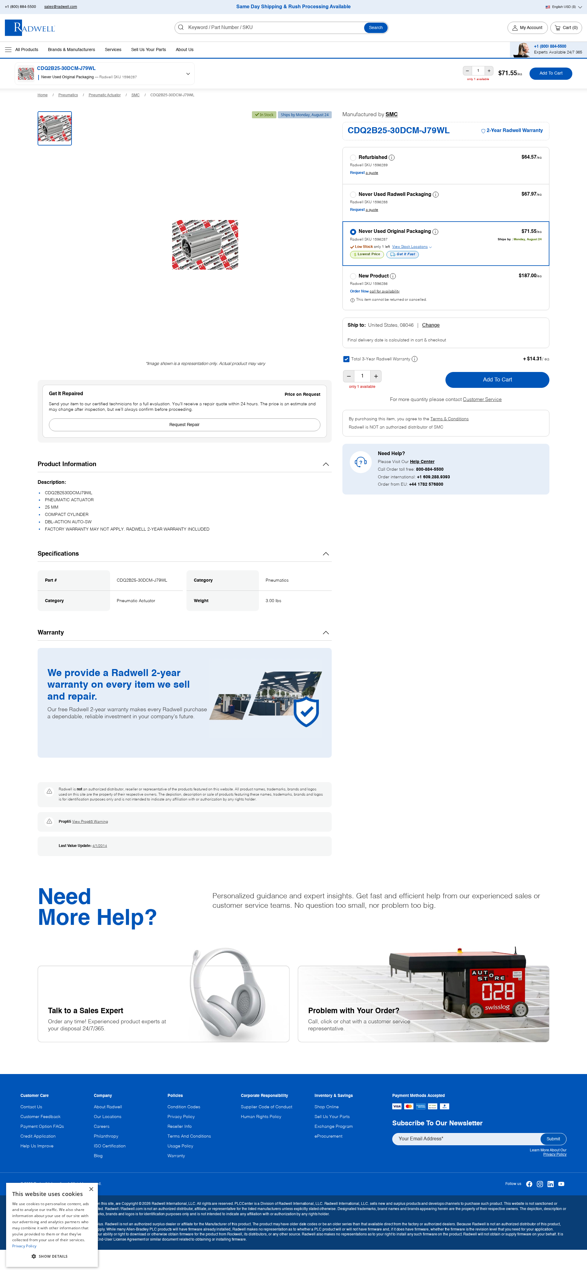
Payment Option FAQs (42, 1126)
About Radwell (108, 1107)
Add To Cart (551, 74)
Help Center (422, 462)
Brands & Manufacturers (71, 50)
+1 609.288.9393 (433, 477)
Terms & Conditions (449, 419)
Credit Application (38, 1136)
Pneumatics (68, 95)
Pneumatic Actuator (105, 95)
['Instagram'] (539, 1184)
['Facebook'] (529, 1184)
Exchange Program (334, 1126)
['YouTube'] (561, 1184)
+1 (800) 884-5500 (20, 7)
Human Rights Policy (261, 1117)
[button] (52, 1256)
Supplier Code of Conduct (266, 1107)
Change (431, 325)
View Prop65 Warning (90, 822)
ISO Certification (110, 1146)
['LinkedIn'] (550, 1184)
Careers (101, 1126)
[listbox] (109, 78)
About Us (185, 50)
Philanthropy (106, 1136)
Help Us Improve (37, 1146)
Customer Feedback (40, 1117)
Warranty (176, 1156)
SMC (135, 95)
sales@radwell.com (60, 7)
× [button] (91, 1189)
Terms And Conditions (189, 1136)
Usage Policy (180, 1146)
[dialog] (52, 1225)
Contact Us (31, 1107)
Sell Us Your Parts (148, 50)
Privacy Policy (555, 1155)
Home (43, 95)
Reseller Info (180, 1126)
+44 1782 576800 (426, 484)
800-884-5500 (430, 469)
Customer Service (482, 399)
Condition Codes (184, 1107)
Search (376, 28)
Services (113, 50)
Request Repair (184, 425)
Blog (98, 1156)
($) (564, 7)
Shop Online (327, 1107)
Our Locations (107, 1117)
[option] (107, 77)
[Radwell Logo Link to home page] (30, 28)
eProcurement (328, 1136)
